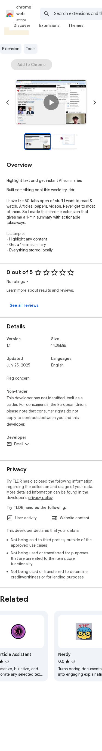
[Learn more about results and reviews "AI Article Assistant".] (6, 661)
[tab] (22, 25)
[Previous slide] (7, 102)
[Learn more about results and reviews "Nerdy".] (72, 661)
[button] (51, 102)
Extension (10, 48)
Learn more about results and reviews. (40, 290)
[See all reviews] (24, 305)
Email (18, 444)
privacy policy (40, 497)
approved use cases (29, 545)
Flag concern (18, 378)
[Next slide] (94, 102)
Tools (30, 48)
